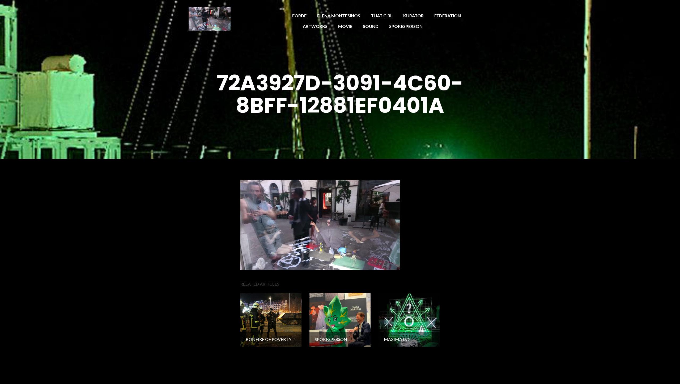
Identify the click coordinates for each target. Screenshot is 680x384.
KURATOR (413, 15)
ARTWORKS (315, 26)
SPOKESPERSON (406, 26)
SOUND (371, 26)
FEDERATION (447, 15)
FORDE (299, 15)
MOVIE (345, 26)
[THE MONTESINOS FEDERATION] (210, 17)
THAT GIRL (382, 15)
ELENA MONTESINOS (338, 15)
